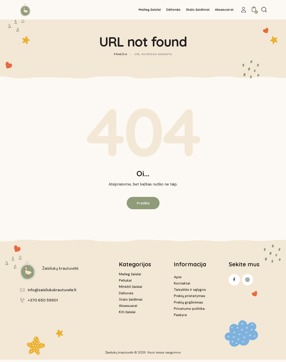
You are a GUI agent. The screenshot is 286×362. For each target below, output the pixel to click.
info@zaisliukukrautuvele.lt (52, 289)
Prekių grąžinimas (188, 302)
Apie (177, 277)
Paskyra (180, 314)
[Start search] (264, 10)
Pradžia (120, 54)
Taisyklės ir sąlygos (190, 289)
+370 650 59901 (43, 300)
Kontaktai (182, 283)
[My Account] (244, 10)
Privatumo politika (189, 308)
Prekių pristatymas (189, 295)
